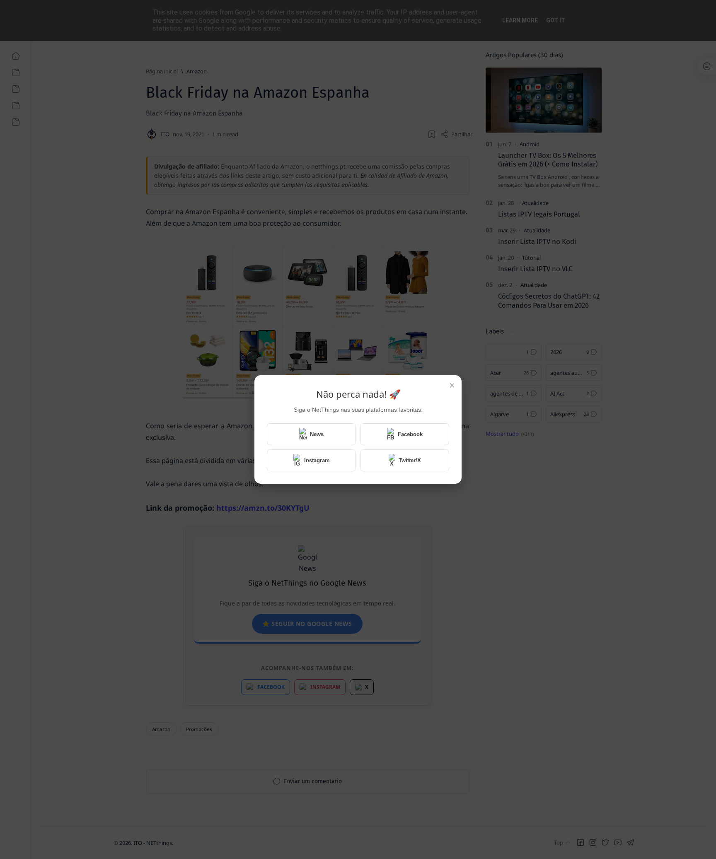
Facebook (410, 434)
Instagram (317, 460)
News (317, 434)
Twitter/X (410, 460)
